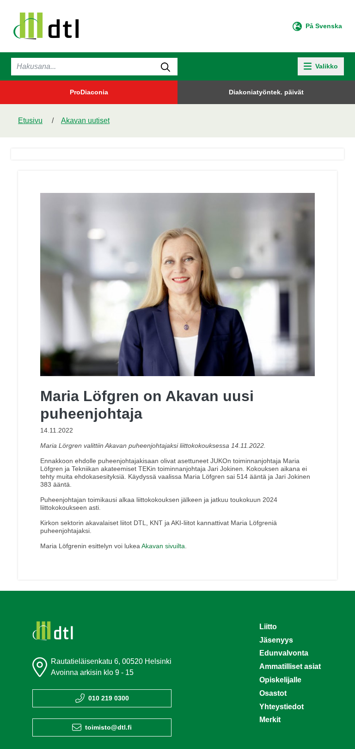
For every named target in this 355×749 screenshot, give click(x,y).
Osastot (273, 693)
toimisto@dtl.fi (108, 727)
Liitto (268, 627)
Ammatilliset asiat (290, 666)
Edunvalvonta (283, 653)
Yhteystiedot (281, 707)
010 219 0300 (108, 698)
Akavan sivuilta (163, 546)
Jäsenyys (276, 640)
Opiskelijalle (280, 680)
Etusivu (30, 120)
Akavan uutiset (85, 120)
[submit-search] (165, 66)
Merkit (270, 720)
